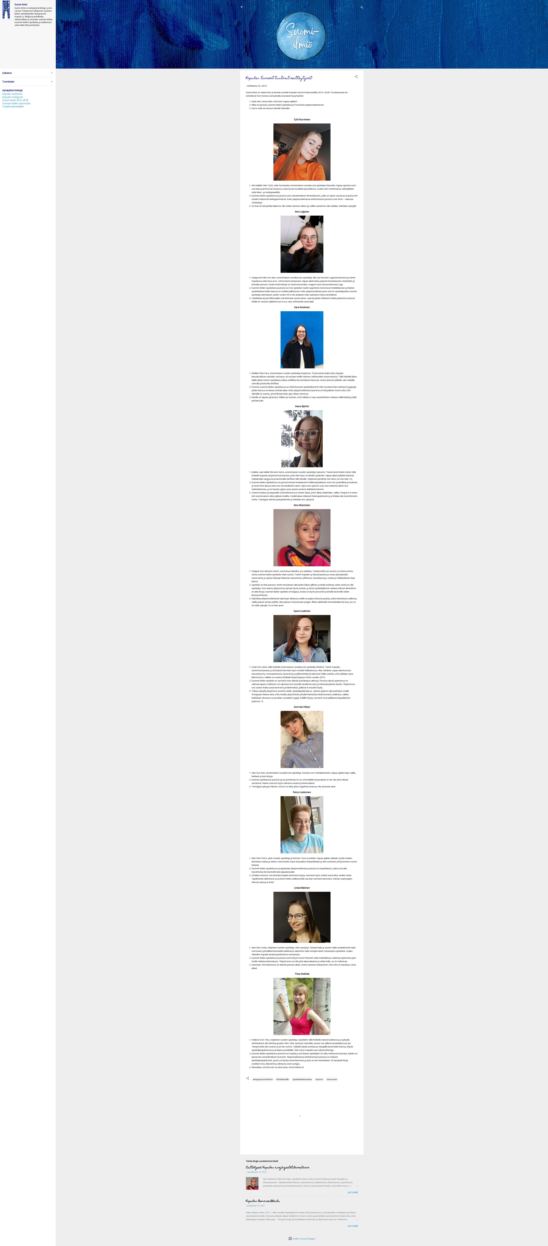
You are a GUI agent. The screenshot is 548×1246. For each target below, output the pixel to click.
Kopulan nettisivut (12, 93)
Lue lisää (352, 1192)
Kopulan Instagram (12, 97)
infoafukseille (282, 1079)
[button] (356, 77)
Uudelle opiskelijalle (13, 106)
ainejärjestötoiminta (263, 1079)
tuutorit (319, 1079)
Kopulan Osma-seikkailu (263, 1201)
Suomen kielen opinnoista (16, 103)
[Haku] (362, 7)
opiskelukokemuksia (302, 1079)
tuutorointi (332, 1079)
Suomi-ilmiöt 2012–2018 (15, 100)
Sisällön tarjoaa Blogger (304, 1238)
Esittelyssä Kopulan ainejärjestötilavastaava (278, 1167)
